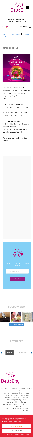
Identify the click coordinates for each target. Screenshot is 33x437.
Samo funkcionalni (16, 430)
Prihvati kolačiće (16, 426)
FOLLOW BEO (16, 307)
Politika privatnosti (25, 434)
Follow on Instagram (17, 324)
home (5, 34)
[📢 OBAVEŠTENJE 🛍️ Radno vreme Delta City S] (27, 317)
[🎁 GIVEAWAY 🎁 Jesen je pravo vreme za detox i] (16, 317)
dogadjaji (15, 34)
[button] (1, 353)
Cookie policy (6, 434)
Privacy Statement (15, 434)
